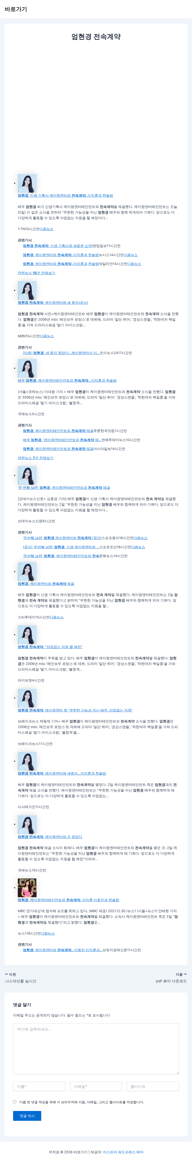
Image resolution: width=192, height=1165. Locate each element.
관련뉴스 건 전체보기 (36, 273)
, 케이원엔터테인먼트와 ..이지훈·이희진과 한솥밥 (68, 900)
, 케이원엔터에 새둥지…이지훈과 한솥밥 (62, 773)
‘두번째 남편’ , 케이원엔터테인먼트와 (61, 556)
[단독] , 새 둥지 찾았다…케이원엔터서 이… (61, 353)
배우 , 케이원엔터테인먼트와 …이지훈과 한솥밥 (67, 380)
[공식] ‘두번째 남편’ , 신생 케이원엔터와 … (61, 547)
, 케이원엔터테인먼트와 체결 (58, 431)
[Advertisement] (96, 80)
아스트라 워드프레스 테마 (123, 1152)
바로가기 (16, 9)
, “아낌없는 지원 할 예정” (50, 647)
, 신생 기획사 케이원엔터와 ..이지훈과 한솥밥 (65, 195)
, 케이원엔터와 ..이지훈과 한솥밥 (61, 255)
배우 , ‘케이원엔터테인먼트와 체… (62, 440)
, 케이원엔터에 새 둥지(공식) (53, 303)
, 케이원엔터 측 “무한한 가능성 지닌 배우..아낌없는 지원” (75, 710)
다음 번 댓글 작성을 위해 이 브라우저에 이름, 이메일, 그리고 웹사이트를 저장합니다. (81, 1102)
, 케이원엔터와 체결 (46, 584)
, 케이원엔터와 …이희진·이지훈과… (63, 950)
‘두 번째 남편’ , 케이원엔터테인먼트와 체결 (64, 488)
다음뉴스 (46, 229)
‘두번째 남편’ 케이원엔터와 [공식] (62, 538)
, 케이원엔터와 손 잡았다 (50, 837)
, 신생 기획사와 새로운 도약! (58, 246)
